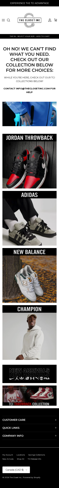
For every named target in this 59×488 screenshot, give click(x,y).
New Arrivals (7, 459)
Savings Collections (36, 455)
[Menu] (3, 20)
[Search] (10, 20)
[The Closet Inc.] (29, 20)
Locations (20, 455)
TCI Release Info (34, 459)
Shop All (20, 459)
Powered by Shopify (31, 477)
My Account (7, 455)
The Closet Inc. (16, 477)
